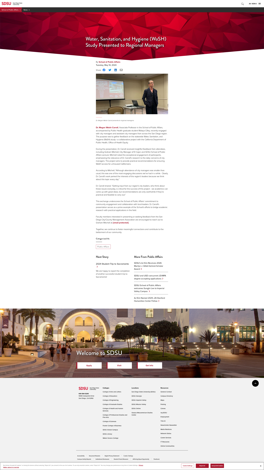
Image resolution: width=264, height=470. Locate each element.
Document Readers (94, 456)
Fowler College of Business (112, 426)
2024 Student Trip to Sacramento (112, 263)
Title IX (163, 421)
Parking (163, 404)
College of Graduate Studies (112, 404)
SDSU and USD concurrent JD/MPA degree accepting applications (150, 277)
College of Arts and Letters (112, 392)
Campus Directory (167, 396)
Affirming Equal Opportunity (141, 459)
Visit (119, 365)
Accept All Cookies (217, 466)
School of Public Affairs (10, 10)
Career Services (166, 438)
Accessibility (80, 456)
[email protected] (121, 222)
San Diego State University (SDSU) (143, 392)
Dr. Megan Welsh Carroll (107, 127)
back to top (255, 383)
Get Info (149, 365)
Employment (165, 417)
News (26, 10)
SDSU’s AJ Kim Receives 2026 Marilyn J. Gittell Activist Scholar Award (148, 265)
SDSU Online (136, 408)
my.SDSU (164, 413)
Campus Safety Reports (84, 459)
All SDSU (253, 3)
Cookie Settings (128, 456)
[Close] (260, 466)
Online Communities (167, 446)
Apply (89, 365)
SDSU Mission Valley (139, 404)
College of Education (110, 396)
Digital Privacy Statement (112, 456)
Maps (162, 400)
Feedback (157, 459)
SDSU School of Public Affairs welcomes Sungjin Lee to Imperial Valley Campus (149, 288)
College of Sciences (109, 421)
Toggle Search (242, 3)
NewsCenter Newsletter (169, 425)
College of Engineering (110, 400)
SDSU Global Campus (110, 430)
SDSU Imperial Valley (139, 400)
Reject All (202, 466)
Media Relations (166, 429)
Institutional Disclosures (102, 459)
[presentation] (105, 388)
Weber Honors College (110, 438)
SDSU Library (107, 434)
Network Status (166, 433)
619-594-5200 (84, 394)
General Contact (166, 392)
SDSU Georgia (137, 396)
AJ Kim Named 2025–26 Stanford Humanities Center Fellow (149, 299)
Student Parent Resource (121, 459)
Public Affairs (103, 246)
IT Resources (165, 442)
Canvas (163, 408)
